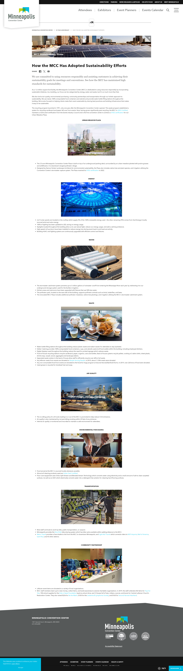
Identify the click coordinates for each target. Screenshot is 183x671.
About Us (158, 2)
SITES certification (117, 113)
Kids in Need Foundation (67, 593)
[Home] (21, 14)
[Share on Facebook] (40, 71)
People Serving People (77, 360)
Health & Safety (117, 662)
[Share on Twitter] (44, 71)
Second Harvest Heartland (128, 595)
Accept (20, 667)
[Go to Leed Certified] (133, 636)
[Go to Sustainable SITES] (109, 636)
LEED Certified (122, 110)
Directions (104, 2)
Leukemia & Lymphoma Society (98, 595)
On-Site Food (147, 2)
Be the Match (73, 595)
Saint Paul (40, 537)
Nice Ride (58, 532)
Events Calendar (152, 10)
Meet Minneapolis (171, 2)
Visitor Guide (174, 668)
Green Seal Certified (70, 473)
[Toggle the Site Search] (167, 10)
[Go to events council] (121, 636)
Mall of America (143, 534)
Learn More (16, 664)
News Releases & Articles (129, 2)
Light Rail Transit (104, 534)
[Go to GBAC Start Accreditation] (145, 636)
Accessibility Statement (113, 646)
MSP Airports (132, 534)
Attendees (85, 10)
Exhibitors (104, 10)
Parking (114, 2)
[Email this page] (48, 71)
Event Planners (126, 10)
